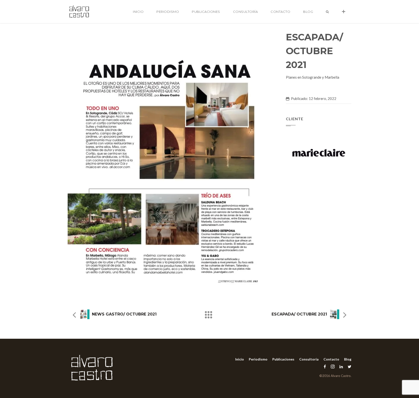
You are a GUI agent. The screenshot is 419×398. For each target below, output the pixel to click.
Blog (308, 12)
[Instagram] (332, 366)
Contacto (280, 12)
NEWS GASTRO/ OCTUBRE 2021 (124, 314)
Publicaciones (206, 12)
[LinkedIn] (341, 366)
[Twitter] (348, 366)
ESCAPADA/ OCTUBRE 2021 (299, 314)
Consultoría (245, 12)
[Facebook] (324, 366)
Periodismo (167, 12)
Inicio (138, 12)
